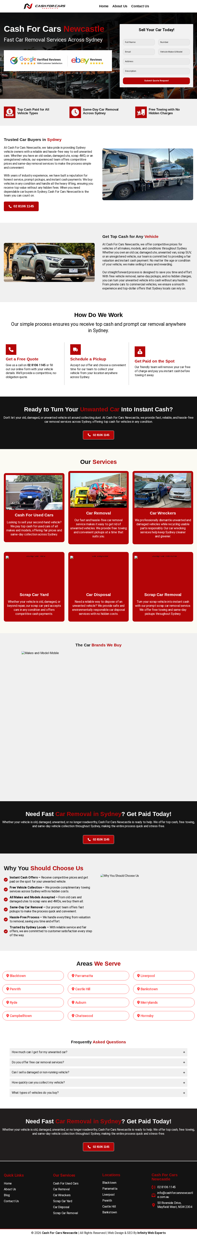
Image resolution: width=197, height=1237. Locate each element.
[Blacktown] (109, 1183)
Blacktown (17, 976)
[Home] (8, 1184)
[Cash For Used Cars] (65, 1184)
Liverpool (147, 976)
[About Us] (10, 1189)
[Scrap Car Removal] (65, 1213)
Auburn (80, 1002)
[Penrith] (107, 1201)
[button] (21, 206)
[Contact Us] (11, 1201)
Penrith (15, 989)
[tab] (98, 1052)
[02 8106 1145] (164, 1187)
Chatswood (83, 1016)
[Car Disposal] (61, 1207)
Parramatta (83, 976)
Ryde (13, 1002)
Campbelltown (20, 1016)
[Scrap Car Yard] (62, 1201)
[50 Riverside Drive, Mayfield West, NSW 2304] (172, 1205)
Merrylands (149, 1002)
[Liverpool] (108, 1195)
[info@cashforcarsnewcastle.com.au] (172, 1195)
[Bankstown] (109, 1212)
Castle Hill (82, 989)
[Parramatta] (109, 1189)
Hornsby (147, 1016)
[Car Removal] (61, 1189)
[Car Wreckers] (62, 1195)
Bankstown (149, 989)
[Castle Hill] (109, 1207)
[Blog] (7, 1195)
